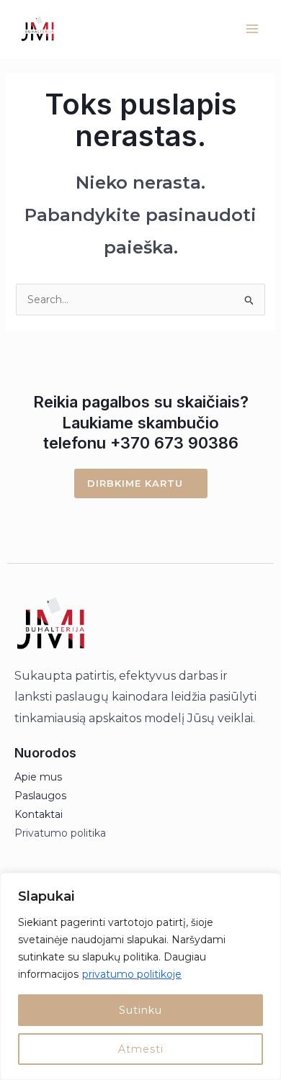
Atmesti (141, 1049)
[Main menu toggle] (252, 29)
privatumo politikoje (132, 974)
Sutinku (140, 1010)
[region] (140, 976)
